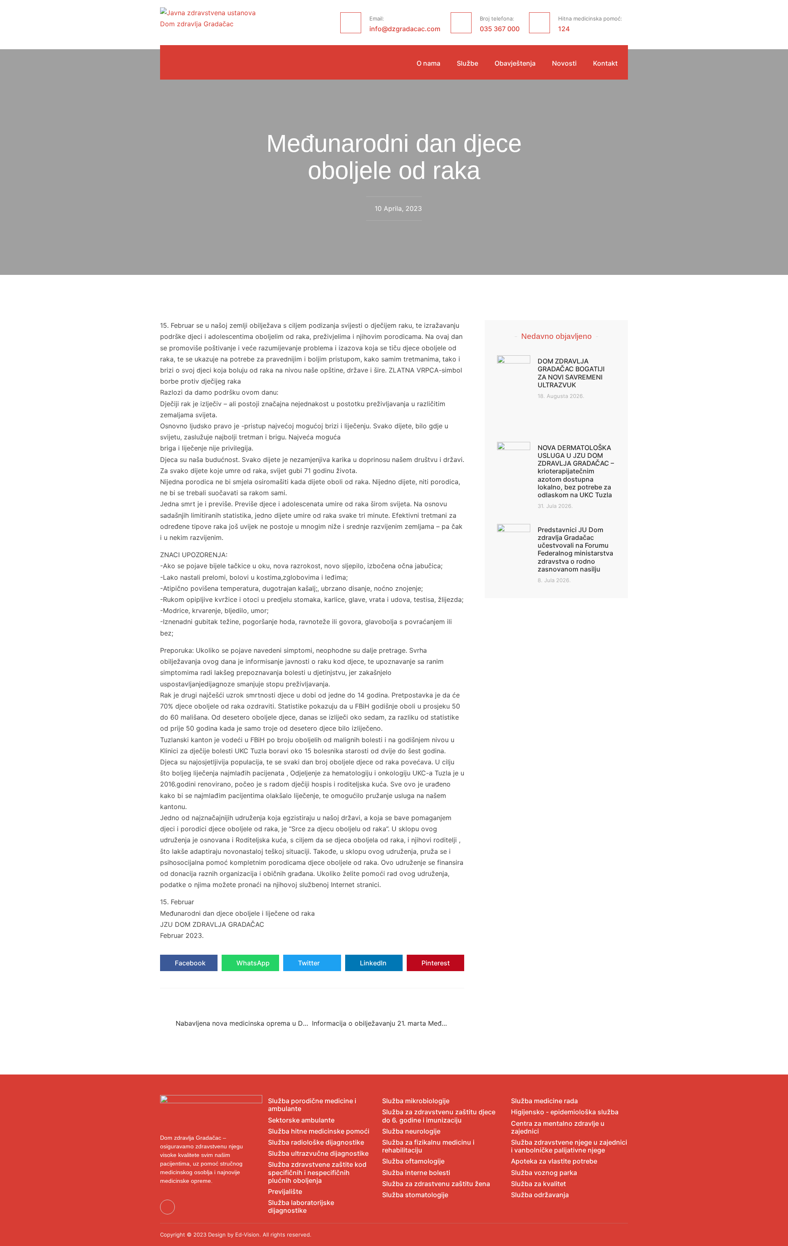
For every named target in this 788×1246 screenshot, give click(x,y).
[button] (189, 963)
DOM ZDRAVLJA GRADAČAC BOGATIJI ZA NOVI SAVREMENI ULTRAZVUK (571, 373)
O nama (428, 63)
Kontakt (605, 63)
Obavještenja (515, 63)
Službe (467, 63)
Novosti (564, 63)
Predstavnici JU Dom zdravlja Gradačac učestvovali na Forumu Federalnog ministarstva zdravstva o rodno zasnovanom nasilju (575, 549)
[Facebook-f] (167, 1207)
